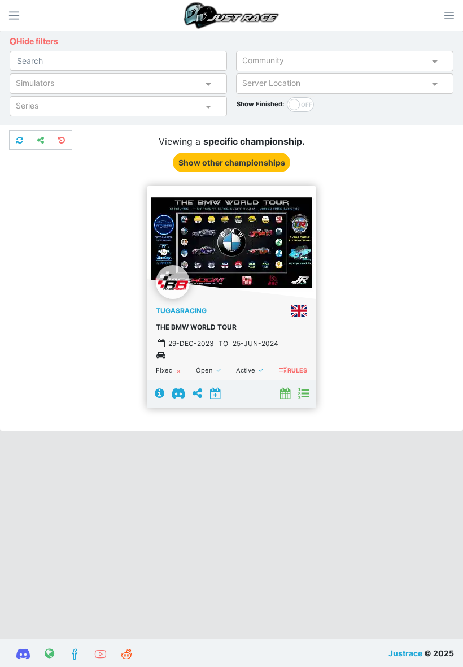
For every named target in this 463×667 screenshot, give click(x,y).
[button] (449, 15)
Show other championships (231, 162)
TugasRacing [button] (181, 310)
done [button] (218, 370)
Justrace (405, 653)
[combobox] (335, 63)
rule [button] (282, 370)
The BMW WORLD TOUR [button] (196, 327)
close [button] (178, 371)
